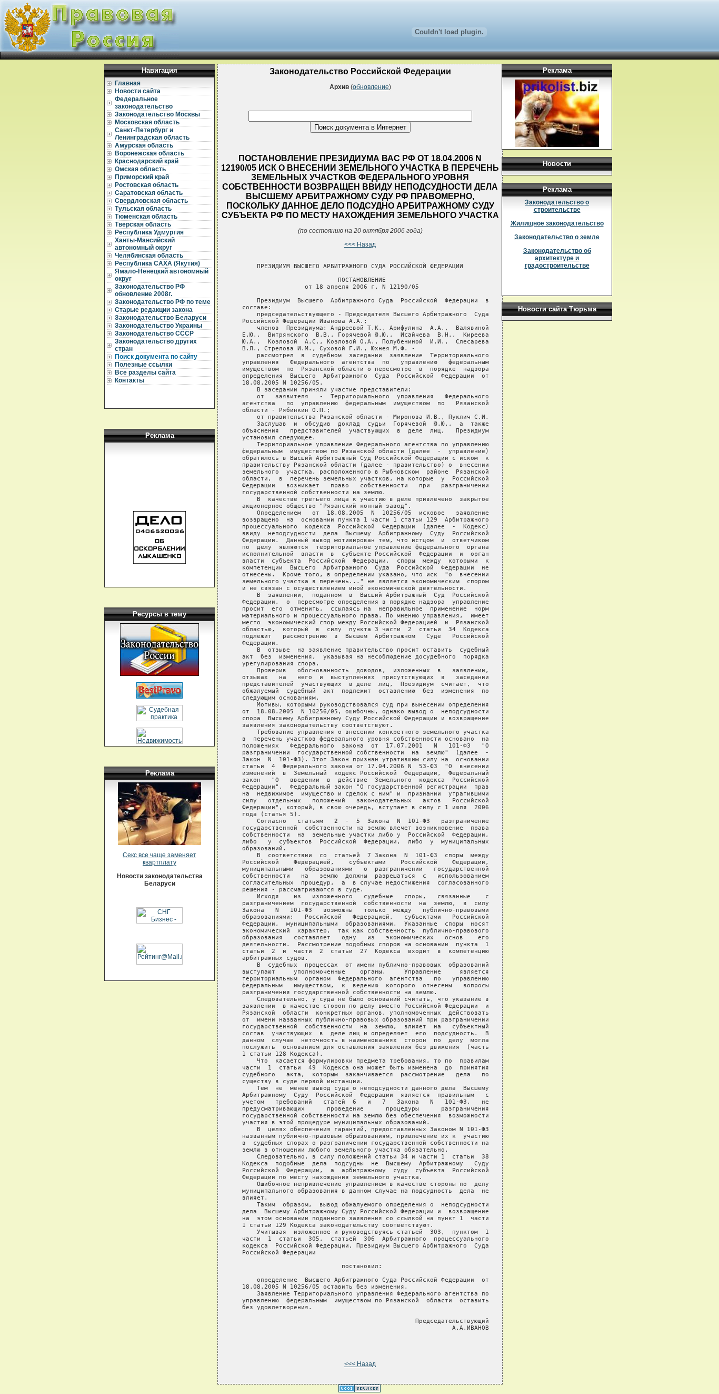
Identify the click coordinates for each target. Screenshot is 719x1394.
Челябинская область (149, 255)
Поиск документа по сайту (156, 356)
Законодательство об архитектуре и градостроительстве (557, 258)
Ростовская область (146, 185)
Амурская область (144, 145)
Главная (128, 83)
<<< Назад (360, 244)
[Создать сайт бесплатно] (359, 1390)
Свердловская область (151, 200)
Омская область (140, 169)
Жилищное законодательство (557, 223)
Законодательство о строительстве (557, 206)
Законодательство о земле (557, 237)
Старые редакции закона (154, 309)
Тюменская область (146, 216)
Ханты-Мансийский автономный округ (145, 244)
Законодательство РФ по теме (163, 302)
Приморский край (142, 177)
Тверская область (143, 224)
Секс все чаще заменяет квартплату (159, 858)
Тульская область (143, 208)
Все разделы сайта (145, 372)
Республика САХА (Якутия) (157, 263)
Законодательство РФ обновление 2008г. (150, 290)
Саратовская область (149, 193)
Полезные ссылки (143, 364)
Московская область (147, 122)
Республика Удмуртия (149, 232)
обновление (371, 87)
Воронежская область (149, 153)
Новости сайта (138, 91)
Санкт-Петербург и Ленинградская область (152, 133)
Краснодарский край (146, 161)
